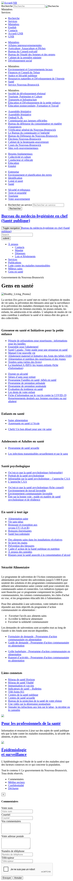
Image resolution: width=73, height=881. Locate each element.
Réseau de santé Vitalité (21, 682)
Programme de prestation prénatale (26, 383)
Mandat (19, 250)
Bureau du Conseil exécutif (22, 51)
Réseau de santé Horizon (21, 679)
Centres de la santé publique (23, 694)
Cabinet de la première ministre (24, 57)
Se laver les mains (17, 542)
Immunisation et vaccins (21, 685)
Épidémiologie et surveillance (14, 752)
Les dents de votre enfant (21, 392)
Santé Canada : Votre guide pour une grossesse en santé (38, 349)
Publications (14, 262)
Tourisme (13, 195)
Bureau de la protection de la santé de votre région (35, 700)
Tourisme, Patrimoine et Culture (25, 96)
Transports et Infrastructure (22, 99)
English (12, 27)
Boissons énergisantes (20, 530)
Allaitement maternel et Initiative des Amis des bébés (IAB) (40, 355)
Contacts (12, 30)
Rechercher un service (20, 204)
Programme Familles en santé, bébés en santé (32, 380)
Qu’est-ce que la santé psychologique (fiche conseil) (36, 487)
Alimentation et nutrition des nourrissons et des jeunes (37, 359)
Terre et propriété (17, 192)
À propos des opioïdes (20, 551)
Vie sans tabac (15, 521)
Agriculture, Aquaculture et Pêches (26, 48)
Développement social (20, 60)
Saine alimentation (18, 420)
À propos (13, 244)
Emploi (12, 166)
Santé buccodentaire (19, 533)
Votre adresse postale (12, 836)
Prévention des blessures (21, 545)
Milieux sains (15, 268)
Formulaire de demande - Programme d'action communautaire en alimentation (32, 638)
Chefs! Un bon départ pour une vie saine (30, 429)
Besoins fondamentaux (20, 153)
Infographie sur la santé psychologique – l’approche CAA (39, 478)
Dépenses (20, 253)
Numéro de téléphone (12, 851)
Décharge (13, 788)
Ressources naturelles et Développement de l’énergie (36, 78)
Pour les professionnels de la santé (31, 723)
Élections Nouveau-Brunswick (24, 138)
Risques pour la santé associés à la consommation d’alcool (39, 554)
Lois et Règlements (25, 256)
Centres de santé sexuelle (21, 697)
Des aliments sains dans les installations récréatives (35, 539)
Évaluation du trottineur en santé (25, 389)
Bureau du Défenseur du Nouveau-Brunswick (33, 135)
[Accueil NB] (9, 2)
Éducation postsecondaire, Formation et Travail (33, 105)
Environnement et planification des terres (30, 174)
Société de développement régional (26, 93)
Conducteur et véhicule (20, 160)
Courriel (5, 814)
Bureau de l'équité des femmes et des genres (31, 54)
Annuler (18, 878)
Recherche (7, 6)
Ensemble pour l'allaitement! (23, 346)
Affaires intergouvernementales (25, 45)
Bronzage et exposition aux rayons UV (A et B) (22, 526)
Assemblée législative (19, 111)
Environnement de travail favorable (27, 490)
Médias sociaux (16, 782)
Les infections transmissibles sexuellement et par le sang (38, 453)
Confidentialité (16, 785)
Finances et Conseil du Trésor (24, 72)
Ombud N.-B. (15, 117)
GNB (11, 36)
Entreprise (13, 171)
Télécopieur (7, 857)
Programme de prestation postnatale (27, 386)
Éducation (13, 163)
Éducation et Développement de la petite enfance (34, 102)
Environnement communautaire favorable (30, 493)
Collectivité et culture (19, 156)
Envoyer (7, 878)
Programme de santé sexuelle (23, 448)
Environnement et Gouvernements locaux (30, 69)
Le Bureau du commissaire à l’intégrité (29, 132)
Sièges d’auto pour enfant (21, 376)
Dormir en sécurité (18, 373)
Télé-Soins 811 (16, 691)
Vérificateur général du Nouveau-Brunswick (32, 129)
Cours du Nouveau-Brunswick (24, 145)
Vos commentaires (11, 821)
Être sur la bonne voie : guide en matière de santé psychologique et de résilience (34, 498)
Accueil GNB (15, 33)
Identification (15, 177)
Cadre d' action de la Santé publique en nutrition (34, 548)
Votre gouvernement (19, 198)
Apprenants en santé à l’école (24, 423)
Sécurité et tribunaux (19, 189)
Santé (11, 81)
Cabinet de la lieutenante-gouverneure (28, 142)
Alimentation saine (18, 518)
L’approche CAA (17, 481)
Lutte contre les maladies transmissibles (29, 265)
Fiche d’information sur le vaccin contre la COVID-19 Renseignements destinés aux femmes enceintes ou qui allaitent (37, 398)
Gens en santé (15, 271)
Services (12, 21)
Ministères (13, 24)
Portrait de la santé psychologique (26, 475)
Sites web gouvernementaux (23, 148)
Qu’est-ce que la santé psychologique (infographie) (35, 472)
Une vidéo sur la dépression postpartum (29, 703)
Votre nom (7, 808)
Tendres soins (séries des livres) (25, 362)
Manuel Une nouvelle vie (21, 352)
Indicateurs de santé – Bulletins (24, 688)
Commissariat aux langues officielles (27, 120)
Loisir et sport (15, 181)
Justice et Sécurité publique (22, 75)
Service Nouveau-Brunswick (23, 84)
